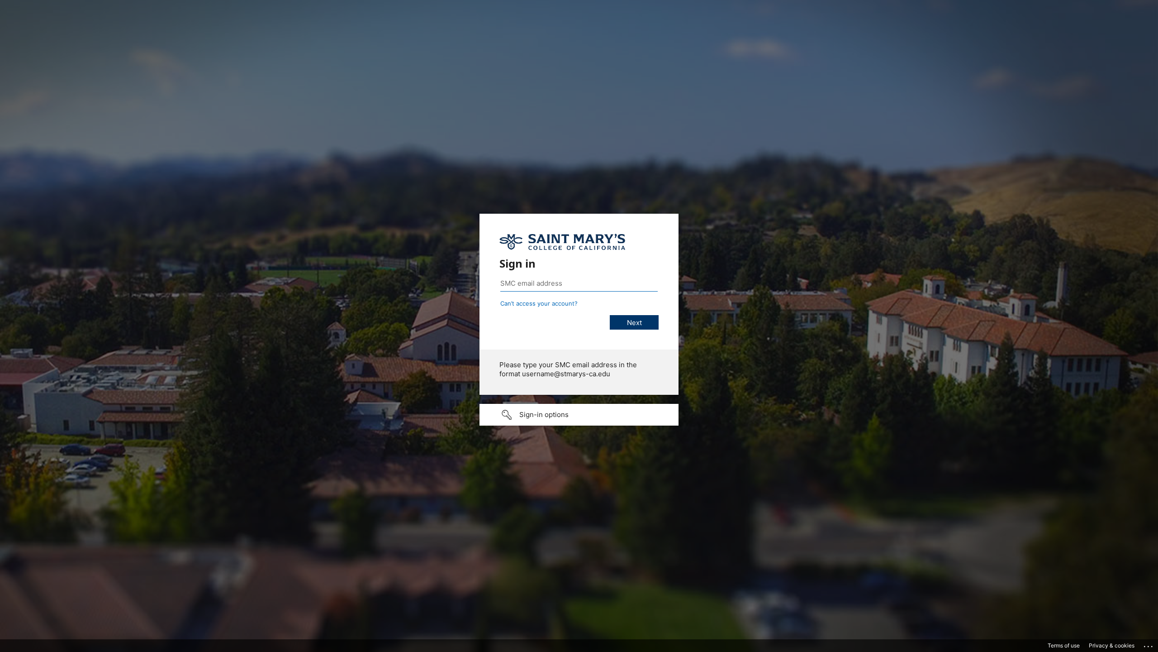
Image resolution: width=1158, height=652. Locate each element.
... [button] (1149, 644)
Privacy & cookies (1111, 645)
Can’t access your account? (539, 303)
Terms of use (1064, 645)
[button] (579, 415)
